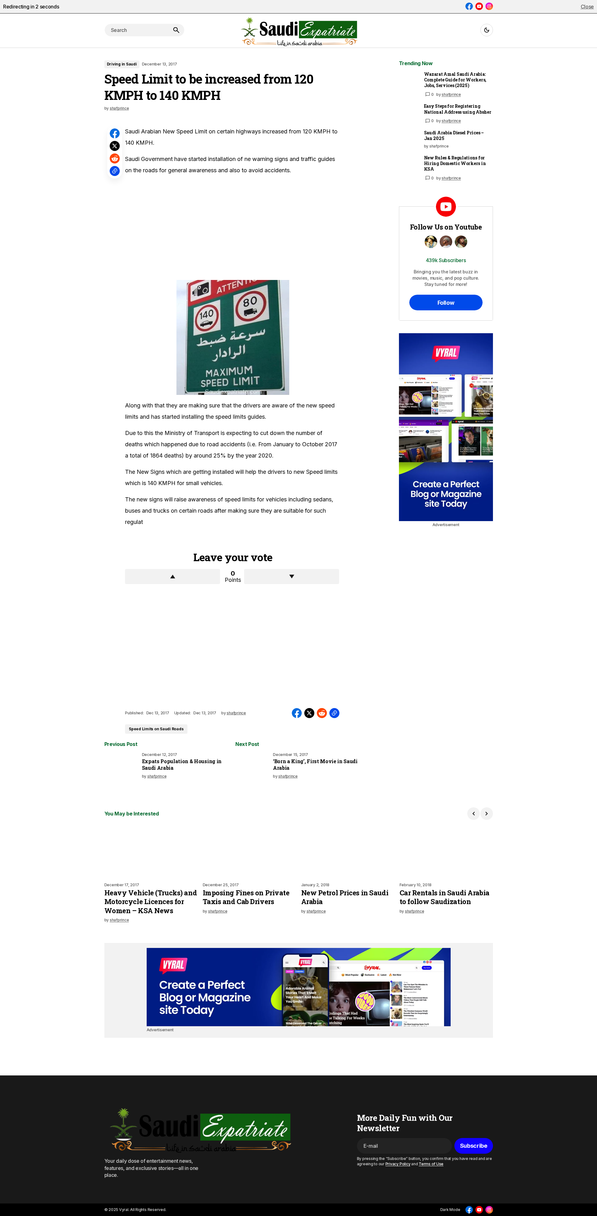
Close (587, 6)
